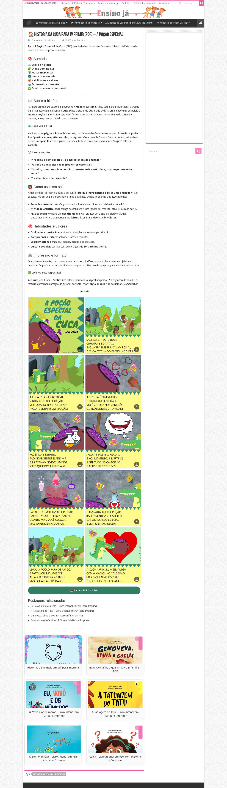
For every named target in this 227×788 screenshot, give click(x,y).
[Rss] (180, 3)
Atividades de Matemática (52, 22)
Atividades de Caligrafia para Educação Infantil (129, 22)
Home (29, 22)
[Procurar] (201, 3)
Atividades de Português (87, 22)
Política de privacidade (145, 3)
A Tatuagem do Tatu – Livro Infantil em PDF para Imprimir (62, 610)
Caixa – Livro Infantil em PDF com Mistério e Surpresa (60, 620)
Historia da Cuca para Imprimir (49, 774)
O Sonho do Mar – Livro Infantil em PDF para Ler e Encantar (53, 758)
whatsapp (164, 3)
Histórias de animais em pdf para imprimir (53, 667)
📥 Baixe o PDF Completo (84, 590)
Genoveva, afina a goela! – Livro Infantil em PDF (57, 615)
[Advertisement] (174, 87)
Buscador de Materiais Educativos (78, 3)
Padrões (126, 3)
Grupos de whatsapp (108, 3)
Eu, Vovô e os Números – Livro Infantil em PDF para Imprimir (64, 606)
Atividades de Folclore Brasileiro (173, 22)
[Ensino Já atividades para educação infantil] (113, 12)
